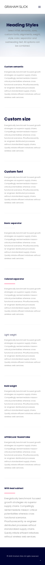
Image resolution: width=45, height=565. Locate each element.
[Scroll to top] (40, 560)
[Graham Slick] (16, 7)
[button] (39, 7)
